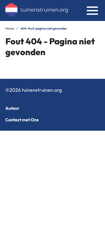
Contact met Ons (21, 119)
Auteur (12, 108)
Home (9, 28)
